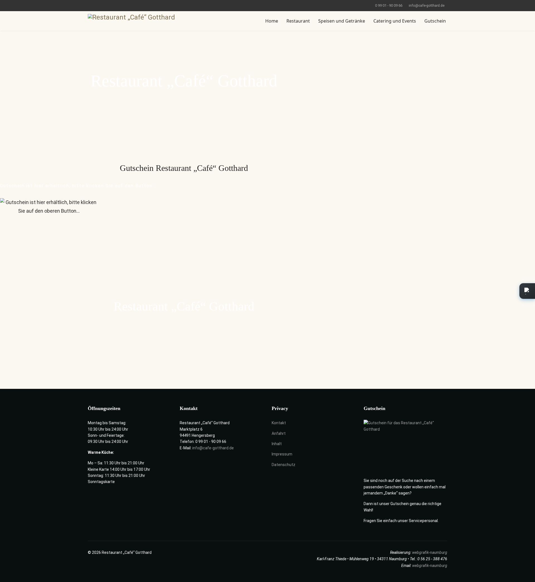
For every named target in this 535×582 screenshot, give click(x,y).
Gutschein (435, 21)
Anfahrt (279, 433)
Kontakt (279, 423)
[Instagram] (97, 5)
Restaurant (298, 21)
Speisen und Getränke (341, 21)
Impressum (282, 454)
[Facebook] (89, 5)
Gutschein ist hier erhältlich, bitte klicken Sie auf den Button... (78, 185)
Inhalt (277, 444)
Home (271, 21)
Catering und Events (394, 21)
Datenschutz (283, 464)
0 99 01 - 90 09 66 (388, 5)
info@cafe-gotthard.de (426, 5)
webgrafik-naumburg (429, 552)
